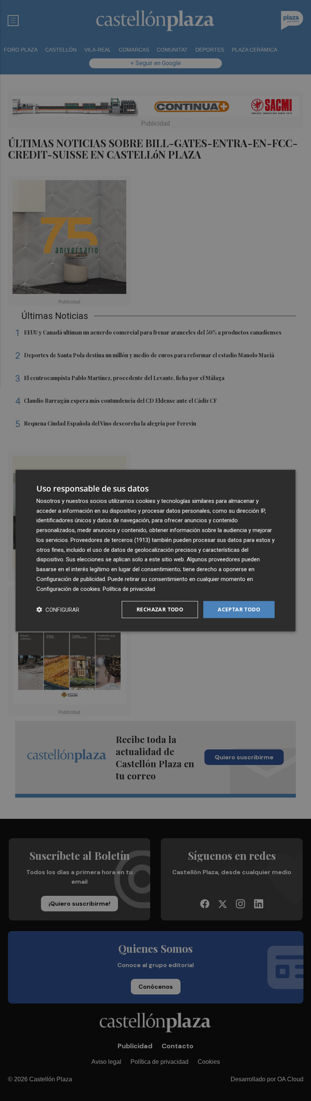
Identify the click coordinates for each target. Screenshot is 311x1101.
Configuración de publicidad (70, 579)
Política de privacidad (129, 588)
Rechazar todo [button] (160, 609)
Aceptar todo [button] (239, 609)
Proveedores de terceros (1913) (110, 540)
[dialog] (155, 550)
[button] (57, 609)
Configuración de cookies (68, 588)
